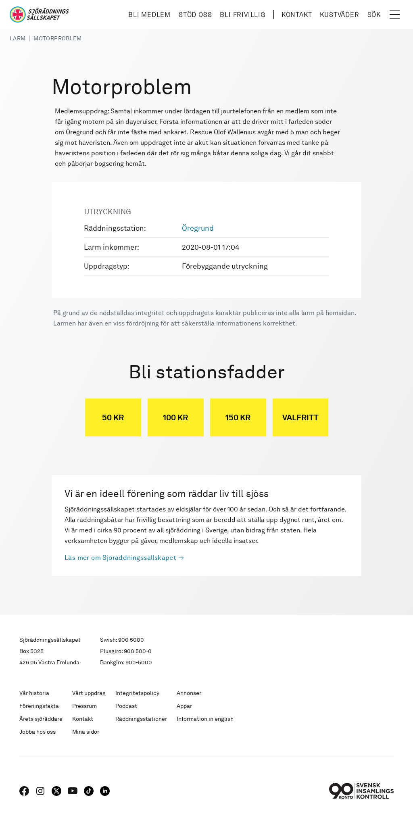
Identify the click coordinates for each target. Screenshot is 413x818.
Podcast (126, 706)
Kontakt (297, 15)
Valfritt (300, 417)
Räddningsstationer (141, 719)
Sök (374, 15)
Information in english (205, 719)
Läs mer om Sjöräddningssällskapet (120, 557)
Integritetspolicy (137, 693)
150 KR (237, 417)
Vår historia (34, 693)
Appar (184, 706)
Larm (17, 38)
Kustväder (339, 15)
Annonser (189, 693)
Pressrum (84, 706)
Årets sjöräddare (41, 719)
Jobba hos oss (37, 731)
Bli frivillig (242, 15)
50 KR (113, 417)
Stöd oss (195, 15)
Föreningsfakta (39, 706)
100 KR (175, 417)
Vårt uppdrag (89, 693)
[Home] (39, 14)
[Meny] (395, 14)
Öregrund (198, 228)
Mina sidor (85, 731)
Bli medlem (149, 15)
